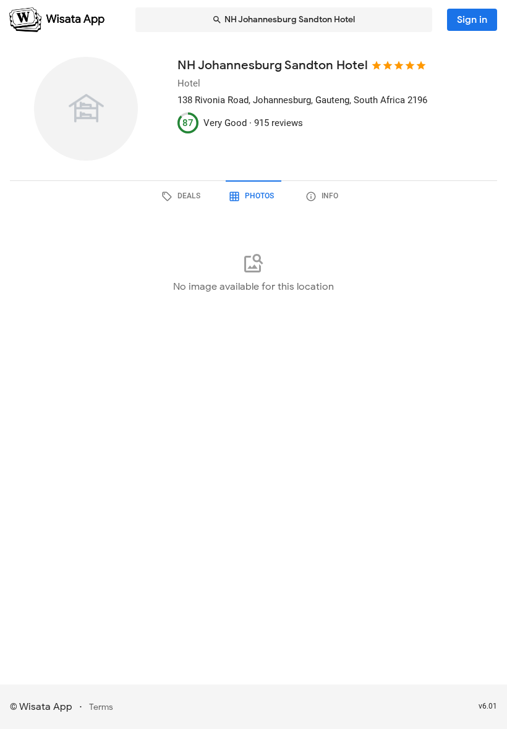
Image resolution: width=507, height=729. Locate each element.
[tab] (183, 196)
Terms (101, 707)
